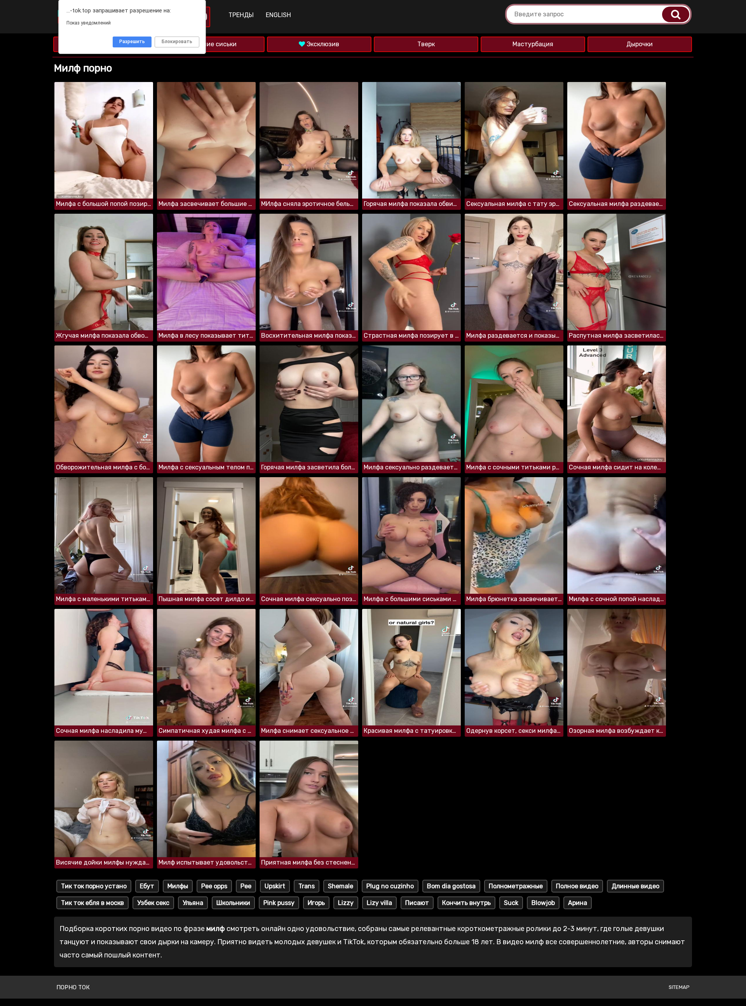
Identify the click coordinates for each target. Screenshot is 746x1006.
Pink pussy (279, 903)
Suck (511, 903)
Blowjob (543, 903)
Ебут (147, 886)
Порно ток (73, 987)
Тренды (241, 15)
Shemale (340, 886)
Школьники (233, 903)
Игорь (316, 903)
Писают (417, 903)
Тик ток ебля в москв (92, 903)
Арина (577, 903)
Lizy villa (379, 903)
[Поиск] (675, 14)
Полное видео (577, 886)
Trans (306, 886)
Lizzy (346, 903)
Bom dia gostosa (451, 886)
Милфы (177, 886)
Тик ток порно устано (94, 886)
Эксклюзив (322, 44)
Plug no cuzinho (390, 886)
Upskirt (275, 886)
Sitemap (679, 987)
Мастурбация (532, 44)
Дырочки (639, 44)
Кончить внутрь (466, 903)
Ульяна (193, 903)
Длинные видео (635, 886)
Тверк (426, 44)
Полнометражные (516, 886)
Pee (246, 886)
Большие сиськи (212, 44)
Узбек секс (153, 903)
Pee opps (214, 886)
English (278, 15)
